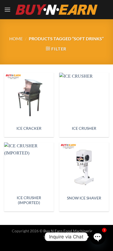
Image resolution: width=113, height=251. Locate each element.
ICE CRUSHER (84, 128)
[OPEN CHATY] (98, 237)
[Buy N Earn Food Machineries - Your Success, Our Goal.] (56, 9)
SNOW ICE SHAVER (84, 198)
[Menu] (7, 9)
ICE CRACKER (28, 128)
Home (16, 38)
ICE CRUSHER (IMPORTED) (29, 200)
